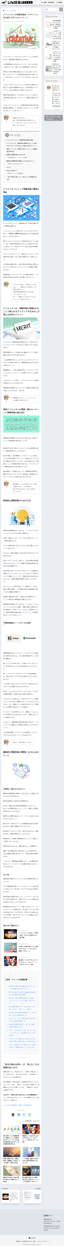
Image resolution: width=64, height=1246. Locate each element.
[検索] (61, 9)
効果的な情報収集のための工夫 (16, 154)
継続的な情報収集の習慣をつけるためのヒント (20, 161)
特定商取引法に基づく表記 (29, 1241)
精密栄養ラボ (48, 1219)
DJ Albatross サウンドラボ (52, 1226)
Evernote (11, 691)
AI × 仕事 (43, 2)
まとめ (9, 167)
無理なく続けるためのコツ (15, 163)
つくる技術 (59, 2)
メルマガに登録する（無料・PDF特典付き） (19, 1105)
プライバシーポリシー (43, 1241)
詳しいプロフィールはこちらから (53, 118)
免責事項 (18, 1241)
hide (17, 135)
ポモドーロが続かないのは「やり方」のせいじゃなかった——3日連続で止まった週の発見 (22, 1033)
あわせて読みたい (12, 170)
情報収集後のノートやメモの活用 (17, 157)
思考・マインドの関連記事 (15, 173)
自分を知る (51, 2)
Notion (18, 691)
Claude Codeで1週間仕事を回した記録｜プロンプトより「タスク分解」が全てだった (22, 1000)
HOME (33, 1238)
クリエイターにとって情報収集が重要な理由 (20, 140)
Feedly (25, 538)
